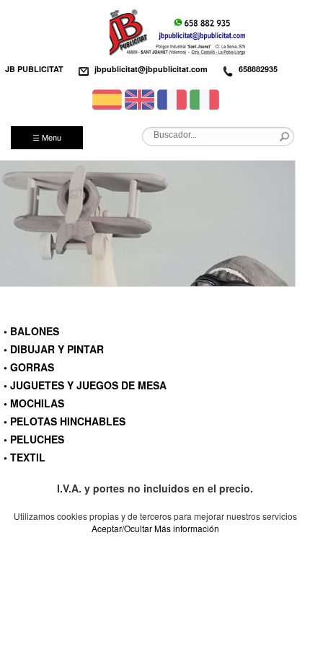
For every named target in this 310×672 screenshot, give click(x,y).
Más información (186, 528)
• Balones (31, 331)
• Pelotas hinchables (64, 421)
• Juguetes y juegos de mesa (85, 385)
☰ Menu (46, 137)
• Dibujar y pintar (54, 349)
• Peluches (34, 439)
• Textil (24, 457)
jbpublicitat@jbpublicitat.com (151, 68)
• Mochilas (34, 403)
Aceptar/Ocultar (122, 528)
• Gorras (29, 367)
